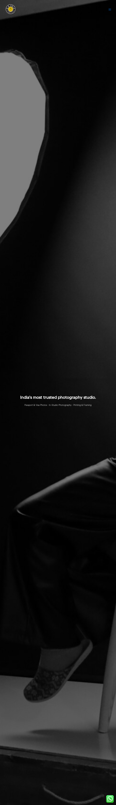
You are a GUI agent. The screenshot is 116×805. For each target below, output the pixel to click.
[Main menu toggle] (110, 9)
